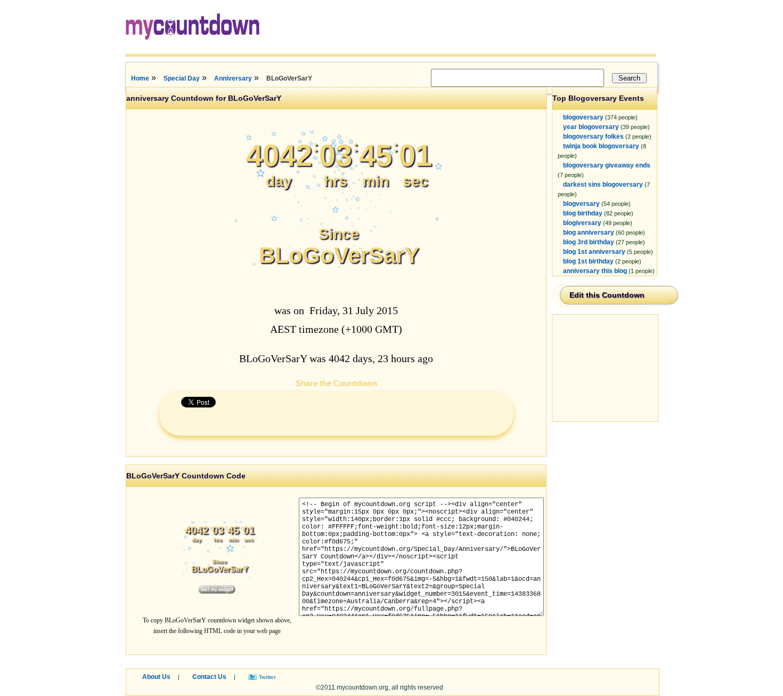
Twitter (267, 677)
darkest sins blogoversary (603, 184)
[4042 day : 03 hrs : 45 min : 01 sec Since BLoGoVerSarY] (338, 278)
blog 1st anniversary (594, 251)
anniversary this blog (595, 271)
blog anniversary (588, 232)
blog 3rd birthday (588, 242)
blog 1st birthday (588, 261)
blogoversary (583, 117)
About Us (156, 677)
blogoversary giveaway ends (606, 165)
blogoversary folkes (593, 136)
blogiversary (582, 223)
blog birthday (582, 213)
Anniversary (233, 78)
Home (140, 78)
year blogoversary (591, 127)
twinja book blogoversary (601, 146)
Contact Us (209, 677)
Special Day (182, 78)
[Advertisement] (605, 368)
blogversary (581, 203)
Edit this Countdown (607, 295)
